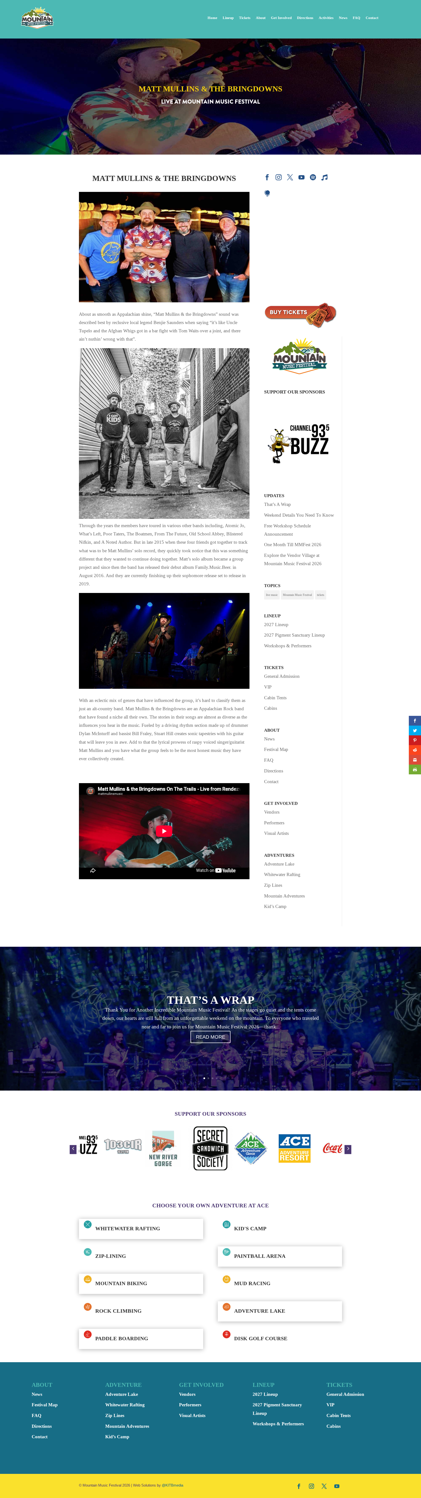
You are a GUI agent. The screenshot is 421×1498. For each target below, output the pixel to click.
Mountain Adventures (284, 895)
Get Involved (281, 18)
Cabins (270, 708)
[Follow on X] (324, 1486)
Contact (372, 18)
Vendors (271, 812)
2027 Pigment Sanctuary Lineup (294, 635)
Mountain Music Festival (297, 595)
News (343, 18)
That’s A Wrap (277, 504)
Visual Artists (276, 833)
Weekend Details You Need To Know (299, 515)
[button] (73, 1149)
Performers (274, 822)
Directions (305, 18)
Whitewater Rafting (282, 874)
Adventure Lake (279, 864)
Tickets (244, 18)
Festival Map (276, 749)
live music (272, 595)
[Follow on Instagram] (311, 1486)
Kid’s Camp (275, 906)
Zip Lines (273, 885)
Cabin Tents (275, 697)
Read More (210, 1036)
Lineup (228, 18)
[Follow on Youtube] (337, 1486)
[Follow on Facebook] (299, 1486)
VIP (268, 687)
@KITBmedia (172, 1485)
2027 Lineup (276, 624)
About (261, 18)
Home (212, 18)
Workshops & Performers (287, 645)
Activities (326, 18)
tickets (320, 595)
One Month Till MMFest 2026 (292, 544)
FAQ (356, 18)
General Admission (282, 676)
